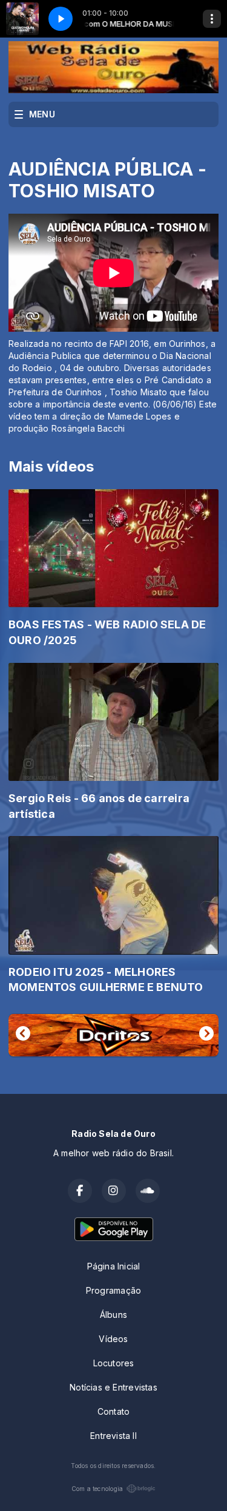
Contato (113, 1411)
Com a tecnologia (97, 1488)
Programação (113, 1290)
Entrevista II (113, 1435)
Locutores (113, 1363)
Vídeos (113, 1339)
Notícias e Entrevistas (113, 1387)
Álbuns (113, 1314)
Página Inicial (113, 1266)
